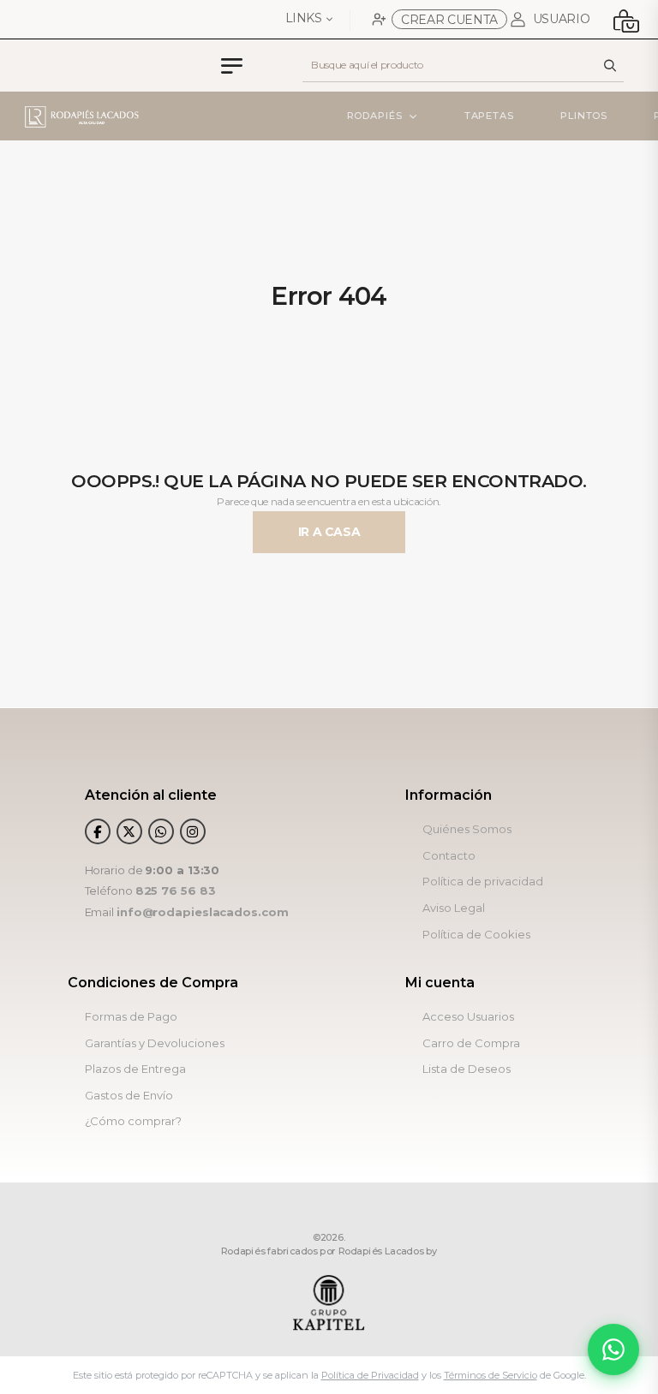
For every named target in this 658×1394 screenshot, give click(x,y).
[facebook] (98, 831)
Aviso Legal (453, 908)
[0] (625, 19)
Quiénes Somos (466, 829)
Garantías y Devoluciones (154, 1043)
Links (303, 18)
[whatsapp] (161, 831)
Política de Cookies (476, 934)
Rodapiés (375, 116)
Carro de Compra (471, 1043)
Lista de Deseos (466, 1069)
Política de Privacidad (370, 1375)
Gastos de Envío (129, 1095)
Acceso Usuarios (468, 1016)
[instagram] (193, 831)
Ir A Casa (329, 531)
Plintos (583, 116)
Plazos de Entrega (135, 1069)
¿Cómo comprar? (133, 1121)
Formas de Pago (131, 1016)
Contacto (449, 855)
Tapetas (489, 116)
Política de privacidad (482, 881)
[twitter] (129, 831)
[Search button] (609, 65)
